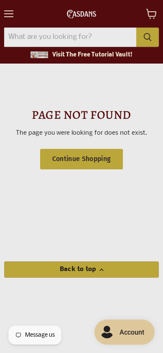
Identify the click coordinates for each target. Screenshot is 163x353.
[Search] (147, 37)
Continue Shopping (81, 159)
